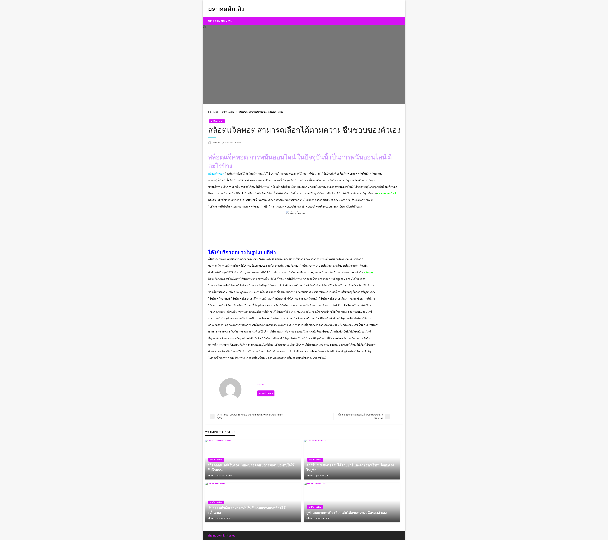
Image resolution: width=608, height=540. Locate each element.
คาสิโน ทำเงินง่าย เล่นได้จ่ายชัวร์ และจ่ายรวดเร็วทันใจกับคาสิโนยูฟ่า (350, 467)
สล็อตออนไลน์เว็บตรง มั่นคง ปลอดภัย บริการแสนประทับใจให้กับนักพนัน (250, 467)
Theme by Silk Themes (221, 535)
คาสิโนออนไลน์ (228, 112)
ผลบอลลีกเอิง (226, 9)
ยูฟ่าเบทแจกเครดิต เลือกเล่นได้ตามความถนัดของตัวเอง (346, 512)
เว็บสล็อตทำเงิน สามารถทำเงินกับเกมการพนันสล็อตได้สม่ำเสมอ (246, 510)
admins (216, 142)
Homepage (213, 112)
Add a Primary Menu (220, 21)
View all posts (266, 393)
